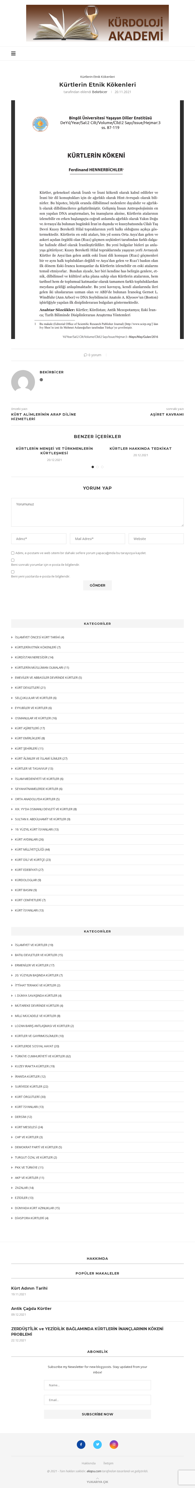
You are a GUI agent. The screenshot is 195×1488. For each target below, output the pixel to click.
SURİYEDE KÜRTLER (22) (31, 1086)
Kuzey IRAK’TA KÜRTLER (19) (34, 1066)
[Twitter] (97, 1444)
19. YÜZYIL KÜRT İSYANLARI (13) (36, 829)
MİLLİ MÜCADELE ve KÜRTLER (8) (37, 1016)
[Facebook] (81, 1444)
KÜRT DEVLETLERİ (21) (30, 687)
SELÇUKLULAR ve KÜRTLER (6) (35, 698)
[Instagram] (114, 1444)
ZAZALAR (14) (24, 1188)
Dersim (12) (23, 1117)
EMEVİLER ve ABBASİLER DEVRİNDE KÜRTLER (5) (48, 677)
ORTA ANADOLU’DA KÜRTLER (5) (37, 799)
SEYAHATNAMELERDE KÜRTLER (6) (38, 789)
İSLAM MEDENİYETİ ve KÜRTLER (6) (39, 779)
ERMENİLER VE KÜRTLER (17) (34, 965)
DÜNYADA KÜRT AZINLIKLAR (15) (37, 1208)
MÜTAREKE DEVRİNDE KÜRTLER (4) (39, 1005)
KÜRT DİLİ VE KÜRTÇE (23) (33, 860)
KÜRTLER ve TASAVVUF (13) (34, 768)
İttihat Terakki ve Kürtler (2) (37, 985)
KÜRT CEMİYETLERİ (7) (30, 900)
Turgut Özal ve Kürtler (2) (36, 1157)
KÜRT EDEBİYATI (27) (29, 870)
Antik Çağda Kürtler (31, 1308)
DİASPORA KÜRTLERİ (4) (31, 1218)
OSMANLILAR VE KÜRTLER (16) (36, 718)
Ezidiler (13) (24, 1198)
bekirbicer (99, 92)
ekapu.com (94, 1471)
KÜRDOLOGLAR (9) (28, 880)
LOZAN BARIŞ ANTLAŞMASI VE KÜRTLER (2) (44, 1026)
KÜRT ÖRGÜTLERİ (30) (30, 1097)
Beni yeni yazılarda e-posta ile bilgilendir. (40, 576)
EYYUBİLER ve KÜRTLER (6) (33, 708)
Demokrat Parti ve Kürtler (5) (38, 1147)
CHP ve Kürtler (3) (29, 1137)
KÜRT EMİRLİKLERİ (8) (30, 738)
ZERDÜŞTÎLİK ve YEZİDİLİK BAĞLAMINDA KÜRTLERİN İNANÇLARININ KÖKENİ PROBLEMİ (87, 1331)
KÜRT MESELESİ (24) (29, 1127)
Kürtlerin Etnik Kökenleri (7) (37, 647)
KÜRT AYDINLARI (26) (29, 839)
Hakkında (89, 1463)
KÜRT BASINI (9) (26, 890)
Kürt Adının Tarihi (29, 1288)
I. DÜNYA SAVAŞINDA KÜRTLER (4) (38, 995)
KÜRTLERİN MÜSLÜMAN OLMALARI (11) (42, 667)
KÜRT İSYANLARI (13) (29, 1107)
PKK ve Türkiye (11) (29, 1167)
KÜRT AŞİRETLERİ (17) (30, 728)
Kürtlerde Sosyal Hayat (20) (37, 1046)
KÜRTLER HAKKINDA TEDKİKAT (141, 448)
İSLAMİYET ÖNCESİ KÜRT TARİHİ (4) (39, 637)
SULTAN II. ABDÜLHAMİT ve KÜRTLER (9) (42, 819)
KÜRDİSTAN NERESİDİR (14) (34, 657)
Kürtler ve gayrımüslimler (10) (39, 1036)
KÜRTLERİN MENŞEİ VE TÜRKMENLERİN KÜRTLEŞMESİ (54, 450)
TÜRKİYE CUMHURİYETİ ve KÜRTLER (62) (43, 1056)
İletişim (108, 1463)
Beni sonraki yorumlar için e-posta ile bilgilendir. (45, 565)
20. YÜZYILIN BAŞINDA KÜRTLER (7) (39, 975)
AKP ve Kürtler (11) (29, 1178)
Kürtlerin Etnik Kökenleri (97, 77)
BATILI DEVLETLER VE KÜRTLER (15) (39, 955)
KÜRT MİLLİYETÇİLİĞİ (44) (32, 849)
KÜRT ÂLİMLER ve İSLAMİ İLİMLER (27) (41, 758)
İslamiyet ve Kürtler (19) (34, 945)
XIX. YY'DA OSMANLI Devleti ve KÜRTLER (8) (46, 809)
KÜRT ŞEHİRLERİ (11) (29, 748)
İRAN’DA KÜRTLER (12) (30, 1076)
